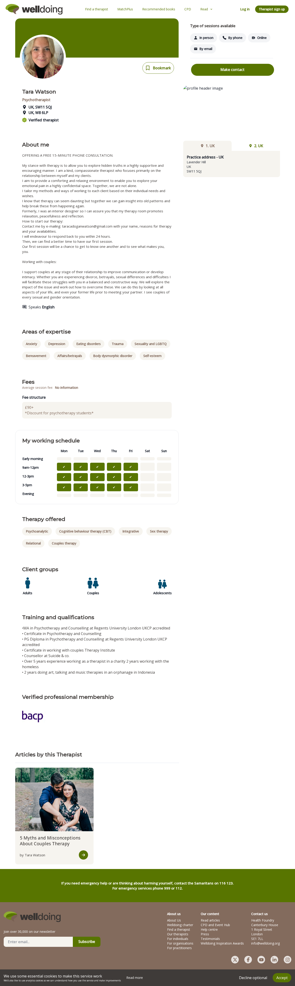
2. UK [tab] (258, 145)
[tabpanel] (231, 164)
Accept (282, 977)
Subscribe (86, 941)
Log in (245, 9)
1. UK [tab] (210, 145)
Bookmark (162, 67)
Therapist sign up (272, 9)
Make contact (232, 69)
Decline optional (253, 977)
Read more (134, 977)
